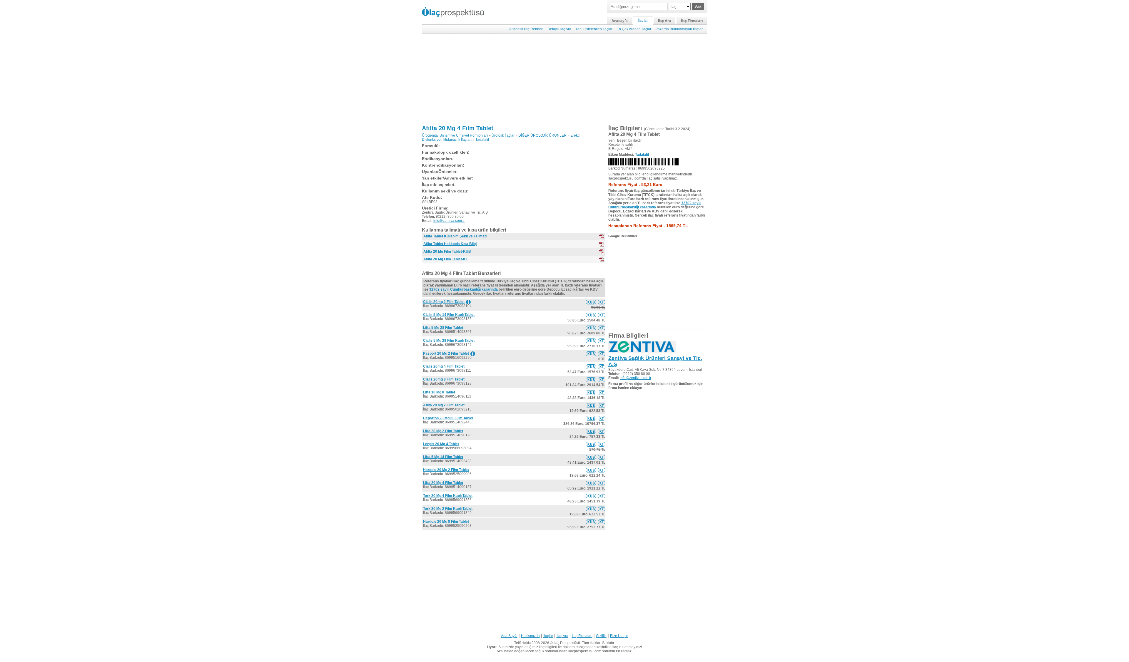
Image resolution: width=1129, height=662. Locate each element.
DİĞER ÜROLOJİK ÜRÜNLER (542, 135)
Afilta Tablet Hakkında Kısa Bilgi (450, 244)
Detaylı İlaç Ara (559, 29)
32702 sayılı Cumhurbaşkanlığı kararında (463, 289)
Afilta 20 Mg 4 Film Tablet (457, 128)
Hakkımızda (530, 636)
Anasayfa (620, 21)
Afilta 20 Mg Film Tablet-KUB (447, 251)
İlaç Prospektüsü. (567, 643)
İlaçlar (643, 21)
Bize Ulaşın (619, 636)
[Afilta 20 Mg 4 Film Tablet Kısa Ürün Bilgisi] (591, 302)
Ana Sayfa (509, 636)
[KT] (601, 236)
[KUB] (601, 244)
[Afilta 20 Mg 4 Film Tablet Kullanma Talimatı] (601, 302)
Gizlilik (601, 636)
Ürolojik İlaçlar (503, 135)
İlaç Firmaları (692, 21)
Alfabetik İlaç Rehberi (526, 29)
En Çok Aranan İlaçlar (634, 29)
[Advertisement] (564, 79)
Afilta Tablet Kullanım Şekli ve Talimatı (455, 236)
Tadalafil (482, 140)
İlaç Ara (664, 21)
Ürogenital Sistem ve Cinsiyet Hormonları (455, 135)
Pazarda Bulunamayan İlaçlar (679, 29)
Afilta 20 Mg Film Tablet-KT (445, 259)
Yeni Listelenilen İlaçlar (593, 29)
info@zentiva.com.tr (449, 221)
